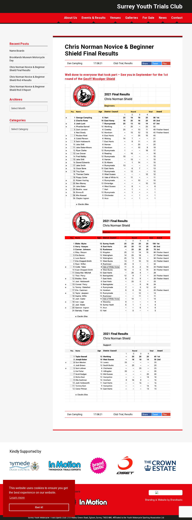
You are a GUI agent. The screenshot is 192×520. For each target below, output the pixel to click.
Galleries (131, 18)
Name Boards (17, 50)
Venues (115, 18)
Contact (176, 18)
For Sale (148, 18)
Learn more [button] (17, 497)
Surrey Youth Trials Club (22, 16)
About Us (70, 18)
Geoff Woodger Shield (99, 79)
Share (145, 63)
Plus (165, 63)
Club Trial (118, 63)
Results (128, 63)
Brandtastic (176, 499)
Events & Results (94, 18)
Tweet (155, 63)
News (163, 18)
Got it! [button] (39, 507)
